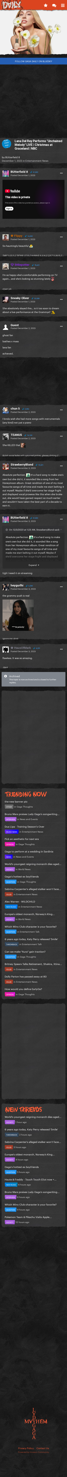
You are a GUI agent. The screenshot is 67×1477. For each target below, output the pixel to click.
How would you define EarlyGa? (23, 989)
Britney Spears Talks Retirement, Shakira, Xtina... (33, 964)
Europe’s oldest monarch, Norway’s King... (30, 914)
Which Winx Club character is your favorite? (31, 926)
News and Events (29, 819)
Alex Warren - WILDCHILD (20, 901)
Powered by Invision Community (33, 1451)
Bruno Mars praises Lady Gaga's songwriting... (32, 814)
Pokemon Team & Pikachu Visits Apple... (28, 1217)
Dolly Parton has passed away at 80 (26, 976)
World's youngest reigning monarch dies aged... (33, 864)
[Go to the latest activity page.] (45, 5)
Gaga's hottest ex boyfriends (22, 876)
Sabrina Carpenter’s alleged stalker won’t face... (33, 889)
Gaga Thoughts (25, 806)
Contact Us (42, 1448)
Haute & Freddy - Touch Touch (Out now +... (31, 1179)
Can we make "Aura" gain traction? (25, 951)
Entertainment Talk (29, 931)
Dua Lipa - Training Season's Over (24, 826)
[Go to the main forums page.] (54, 5)
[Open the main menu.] (62, 5)
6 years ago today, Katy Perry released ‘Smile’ (31, 939)
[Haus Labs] (33, 33)
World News (24, 869)
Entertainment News (36, 160)
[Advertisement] (33, 99)
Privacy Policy (26, 1448)
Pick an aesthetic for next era (22, 839)
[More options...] (61, 173)
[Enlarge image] (18, 614)
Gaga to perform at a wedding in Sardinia (29, 851)
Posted (23, 175)
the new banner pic (16, 801)
